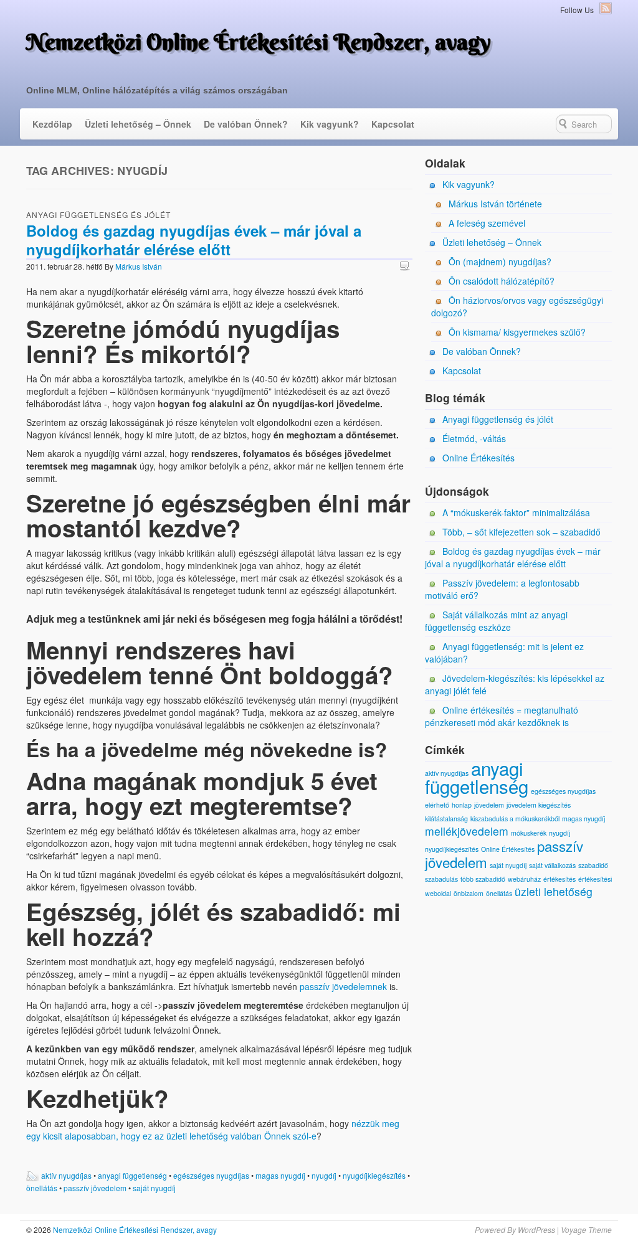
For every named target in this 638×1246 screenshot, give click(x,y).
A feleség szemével (487, 223)
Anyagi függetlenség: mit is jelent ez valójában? (504, 652)
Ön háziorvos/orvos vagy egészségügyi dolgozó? (517, 306)
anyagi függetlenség (132, 1175)
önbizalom (468, 893)
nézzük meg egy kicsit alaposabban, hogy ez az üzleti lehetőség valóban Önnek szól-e (212, 1129)
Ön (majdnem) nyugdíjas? (500, 261)
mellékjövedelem (466, 831)
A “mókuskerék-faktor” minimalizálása (516, 512)
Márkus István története (495, 203)
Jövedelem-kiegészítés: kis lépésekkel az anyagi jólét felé (514, 684)
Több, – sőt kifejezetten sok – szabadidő (521, 532)
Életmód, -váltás (474, 438)
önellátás (41, 1187)
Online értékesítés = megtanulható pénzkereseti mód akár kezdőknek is (501, 716)
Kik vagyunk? (329, 124)
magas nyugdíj (280, 1175)
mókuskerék (528, 833)
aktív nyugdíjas (66, 1175)
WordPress (536, 1229)
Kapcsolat (392, 124)
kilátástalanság (446, 818)
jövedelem (489, 804)
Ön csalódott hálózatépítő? (502, 281)
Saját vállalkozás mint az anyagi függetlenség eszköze (496, 620)
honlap (462, 804)
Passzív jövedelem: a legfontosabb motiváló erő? (502, 589)
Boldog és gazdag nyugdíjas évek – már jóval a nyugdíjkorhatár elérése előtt (193, 240)
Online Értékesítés (478, 457)
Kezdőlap (52, 124)
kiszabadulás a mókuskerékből (514, 818)
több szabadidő (482, 879)
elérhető (437, 804)
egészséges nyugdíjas (211, 1175)
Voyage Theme (586, 1229)
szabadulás (441, 879)
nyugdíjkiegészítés (374, 1175)
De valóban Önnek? (246, 124)
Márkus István (138, 266)
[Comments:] (406, 265)
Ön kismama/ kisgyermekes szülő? (517, 332)
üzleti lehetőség (554, 891)
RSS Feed (605, 8)
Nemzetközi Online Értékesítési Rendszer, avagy (258, 41)
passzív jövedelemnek (343, 986)
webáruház (524, 879)
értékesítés (559, 879)
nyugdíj (324, 1175)
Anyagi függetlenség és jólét (98, 214)
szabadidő (593, 865)
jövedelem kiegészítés (539, 804)
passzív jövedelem (95, 1187)
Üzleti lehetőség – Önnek (138, 124)
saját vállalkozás (552, 865)
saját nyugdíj (154, 1187)
